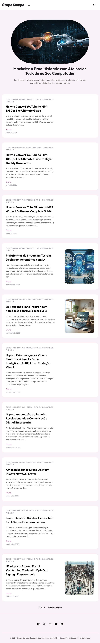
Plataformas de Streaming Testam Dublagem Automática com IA (28, 257)
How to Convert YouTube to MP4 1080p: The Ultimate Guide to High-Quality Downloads (29, 159)
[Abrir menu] (29, 4)
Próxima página (55, 607)
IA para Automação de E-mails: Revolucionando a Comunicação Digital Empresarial (26, 418)
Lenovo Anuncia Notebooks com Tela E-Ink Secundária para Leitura (29, 520)
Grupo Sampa (13, 4)
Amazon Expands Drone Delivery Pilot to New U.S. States (27, 471)
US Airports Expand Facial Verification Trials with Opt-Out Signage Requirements (26, 570)
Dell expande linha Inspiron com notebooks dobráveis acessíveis (26, 309)
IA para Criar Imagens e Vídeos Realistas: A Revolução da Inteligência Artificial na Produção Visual (28, 361)
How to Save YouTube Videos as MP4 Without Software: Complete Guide (29, 209)
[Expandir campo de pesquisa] (94, 5)
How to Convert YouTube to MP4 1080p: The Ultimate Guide (26, 108)
